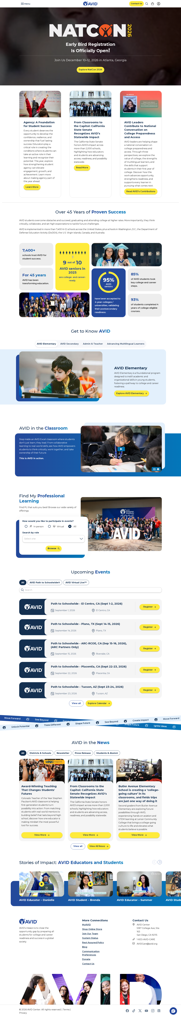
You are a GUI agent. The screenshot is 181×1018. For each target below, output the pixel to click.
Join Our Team (90, 933)
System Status (90, 938)
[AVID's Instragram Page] (152, 1011)
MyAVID (86, 924)
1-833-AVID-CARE (146, 939)
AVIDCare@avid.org (147, 944)
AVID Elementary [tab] (46, 344)
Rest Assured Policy (93, 942)
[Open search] (147, 3)
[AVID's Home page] (90, 4)
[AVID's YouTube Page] (146, 1011)
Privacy (23, 1013)
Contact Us (88, 964)
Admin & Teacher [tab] (93, 344)
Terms (66, 1009)
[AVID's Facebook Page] (127, 1011)
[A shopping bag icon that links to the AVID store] (152, 3)
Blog (84, 947)
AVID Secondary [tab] (69, 344)
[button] (160, 862)
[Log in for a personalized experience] (158, 3)
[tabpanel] (90, 377)
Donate (86, 959)
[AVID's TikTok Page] (133, 1011)
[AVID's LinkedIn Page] (159, 1011)
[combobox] (51, 539)
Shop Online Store (92, 929)
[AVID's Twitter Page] (140, 1011)
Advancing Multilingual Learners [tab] (125, 344)
